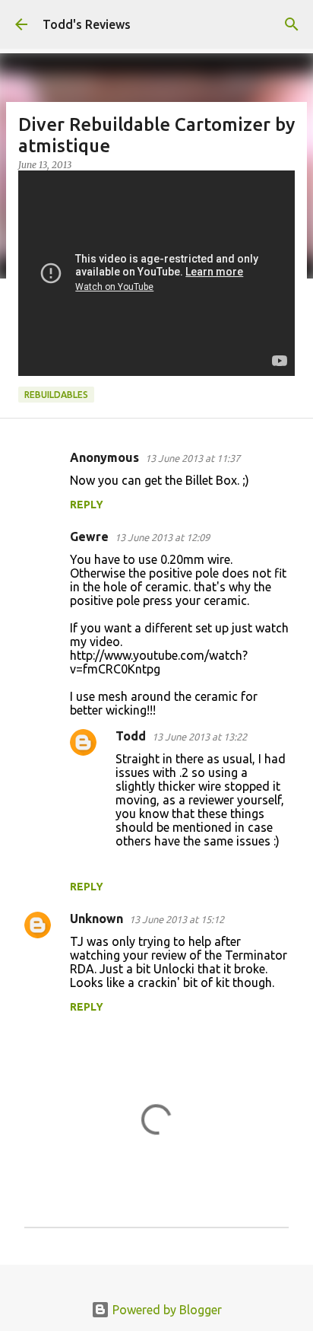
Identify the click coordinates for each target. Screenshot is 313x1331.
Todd (130, 736)
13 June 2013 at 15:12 (176, 919)
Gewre (89, 536)
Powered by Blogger (165, 1310)
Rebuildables (56, 395)
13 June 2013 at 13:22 (199, 736)
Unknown (96, 918)
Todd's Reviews (87, 24)
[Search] (292, 24)
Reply (86, 504)
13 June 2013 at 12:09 (162, 537)
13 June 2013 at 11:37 (192, 458)
